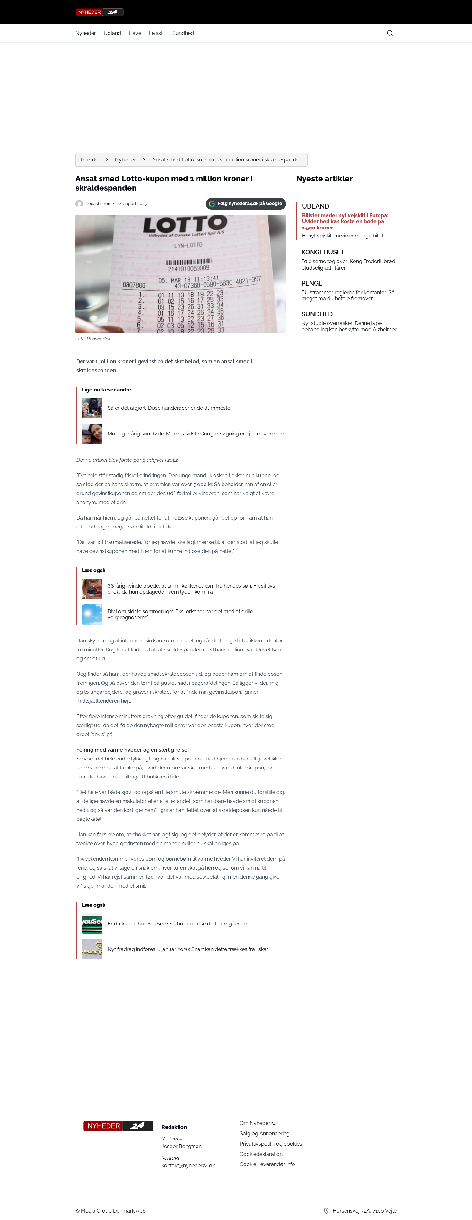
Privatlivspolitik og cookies (271, 1144)
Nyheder (85, 33)
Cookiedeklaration (261, 1154)
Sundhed (183, 33)
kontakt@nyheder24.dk (188, 1166)
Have (135, 33)
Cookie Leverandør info (267, 1164)
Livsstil (157, 33)
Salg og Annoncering (265, 1133)
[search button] (390, 33)
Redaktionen (98, 203)
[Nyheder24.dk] (236, 12)
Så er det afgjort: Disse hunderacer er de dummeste (169, 408)
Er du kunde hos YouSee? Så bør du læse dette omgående (177, 924)
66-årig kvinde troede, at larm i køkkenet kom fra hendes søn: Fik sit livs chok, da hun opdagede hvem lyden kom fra (191, 589)
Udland (112, 33)
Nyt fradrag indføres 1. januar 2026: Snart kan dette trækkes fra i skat (188, 949)
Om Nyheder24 (258, 1123)
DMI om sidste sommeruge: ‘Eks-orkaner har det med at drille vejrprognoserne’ (180, 614)
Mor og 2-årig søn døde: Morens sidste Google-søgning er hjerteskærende (196, 434)
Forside (89, 160)
